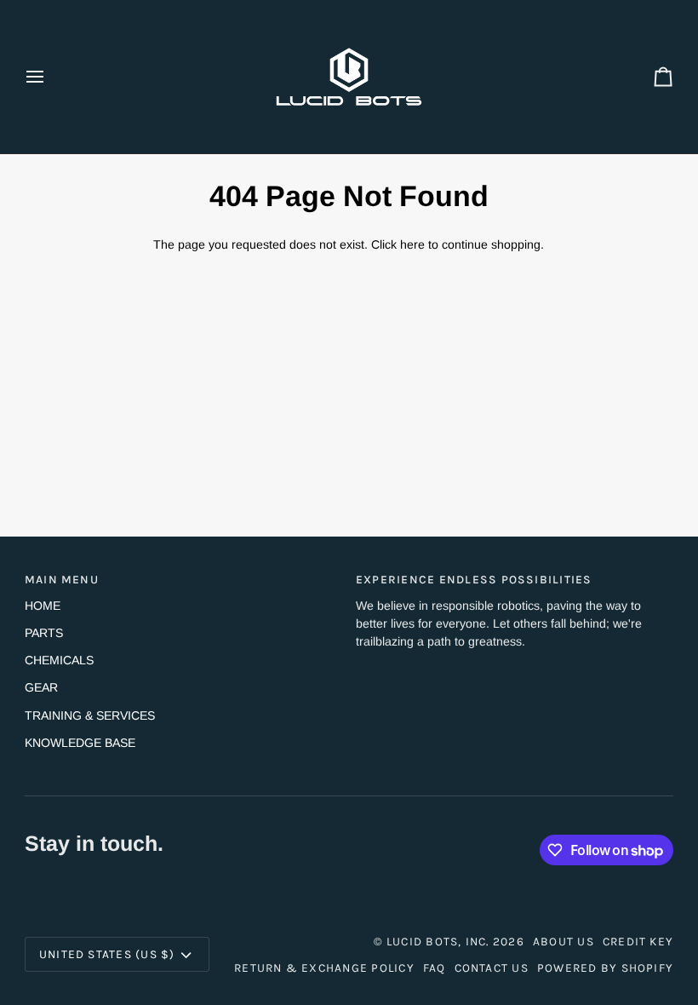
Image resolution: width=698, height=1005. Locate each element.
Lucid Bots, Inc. (437, 941)
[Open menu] (50, 76)
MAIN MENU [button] (62, 579)
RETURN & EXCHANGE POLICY (324, 967)
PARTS (44, 633)
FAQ (434, 967)
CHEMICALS (59, 660)
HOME (42, 605)
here (412, 244)
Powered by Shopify (605, 967)
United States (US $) (107, 954)
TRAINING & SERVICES (90, 715)
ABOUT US (563, 941)
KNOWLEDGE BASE (80, 742)
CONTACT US (492, 967)
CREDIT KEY (638, 941)
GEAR (41, 687)
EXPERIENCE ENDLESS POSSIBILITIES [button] (474, 579)
